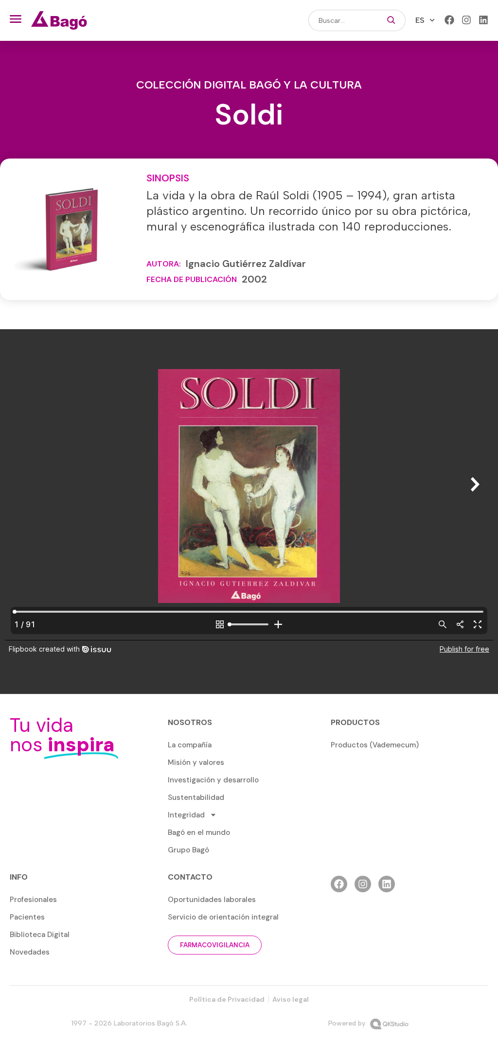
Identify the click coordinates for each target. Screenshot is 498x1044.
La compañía (190, 745)
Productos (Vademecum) (375, 745)
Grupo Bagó (188, 850)
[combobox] (342, 20)
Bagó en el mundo (199, 832)
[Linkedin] (483, 20)
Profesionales (33, 899)
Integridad (186, 815)
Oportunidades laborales (212, 899)
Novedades (30, 952)
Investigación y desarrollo (213, 780)
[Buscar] (391, 20)
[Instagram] (466, 20)
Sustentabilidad (196, 797)
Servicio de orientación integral (223, 917)
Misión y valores (196, 762)
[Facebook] (449, 20)
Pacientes (27, 917)
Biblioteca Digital (40, 934)
